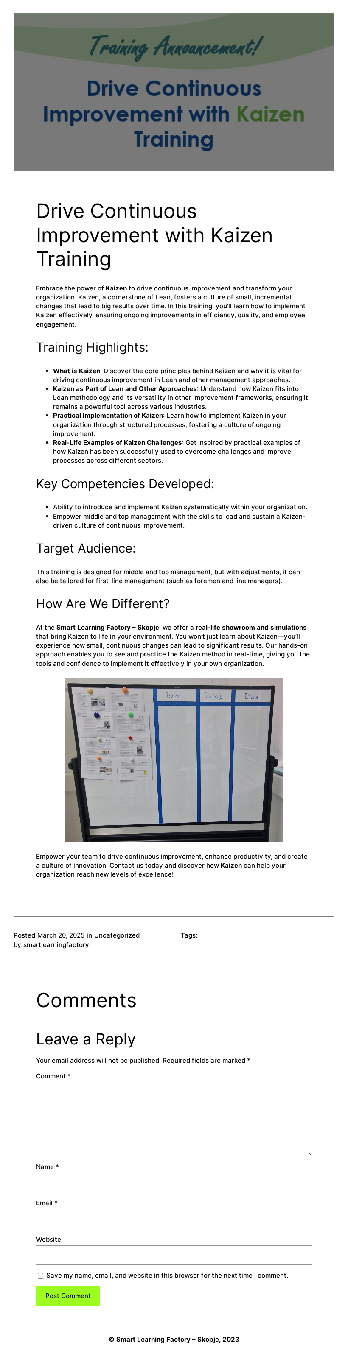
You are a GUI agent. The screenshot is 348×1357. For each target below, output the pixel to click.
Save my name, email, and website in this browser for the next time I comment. (167, 1275)
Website (48, 1239)
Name (47, 1167)
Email (47, 1203)
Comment (53, 1076)
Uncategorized (117, 935)
